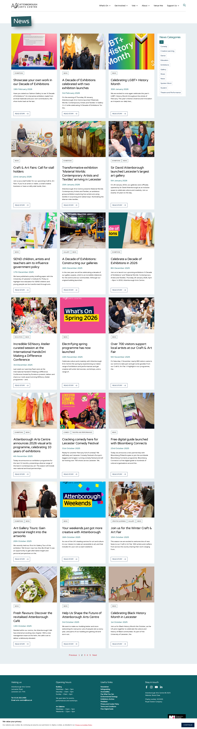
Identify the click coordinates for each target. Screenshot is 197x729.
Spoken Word (166, 83)
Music (163, 74)
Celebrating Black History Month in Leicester (128, 615)
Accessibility (105, 692)
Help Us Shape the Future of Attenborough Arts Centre (82, 615)
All (161, 42)
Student (164, 88)
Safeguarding (105, 689)
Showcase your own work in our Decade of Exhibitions (32, 82)
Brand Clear (156, 695)
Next (94, 655)
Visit (133, 6)
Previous (73, 655)
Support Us (172, 6)
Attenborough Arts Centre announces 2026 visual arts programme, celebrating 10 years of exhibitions (32, 445)
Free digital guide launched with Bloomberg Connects (129, 441)
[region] (98, 723)
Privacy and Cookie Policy (110, 704)
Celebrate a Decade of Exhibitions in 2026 (126, 261)
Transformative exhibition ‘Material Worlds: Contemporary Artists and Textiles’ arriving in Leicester (81, 173)
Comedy (67, 432)
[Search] (184, 5)
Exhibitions (19, 73)
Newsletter (105, 687)
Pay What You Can (107, 694)
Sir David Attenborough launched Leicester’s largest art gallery (130, 171)
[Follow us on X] (161, 687)
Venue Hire (158, 6)
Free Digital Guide (107, 709)
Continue (187, 725)
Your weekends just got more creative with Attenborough (82, 530)
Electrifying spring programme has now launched (76, 348)
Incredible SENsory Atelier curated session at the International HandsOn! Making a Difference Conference (31, 352)
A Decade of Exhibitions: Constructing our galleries (80, 261)
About (144, 6)
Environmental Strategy (109, 697)
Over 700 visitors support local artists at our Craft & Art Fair (131, 348)
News (66, 73)
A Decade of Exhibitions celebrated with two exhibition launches (79, 84)
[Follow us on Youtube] (156, 687)
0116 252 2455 (20, 698)
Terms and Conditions (108, 706)
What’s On (103, 6)
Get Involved (120, 6)
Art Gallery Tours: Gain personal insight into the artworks (30, 532)
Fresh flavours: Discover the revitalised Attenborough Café (32, 617)
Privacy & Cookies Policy (83, 725)
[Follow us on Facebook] (146, 687)
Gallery (67, 252)
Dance (163, 56)
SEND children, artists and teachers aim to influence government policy (31, 263)
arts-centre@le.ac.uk (24, 700)
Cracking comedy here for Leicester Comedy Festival (80, 441)
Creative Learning (119, 521)
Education (19, 337)
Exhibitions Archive (107, 699)
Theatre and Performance (82, 432)
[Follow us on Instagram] (151, 687)
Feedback (104, 702)
